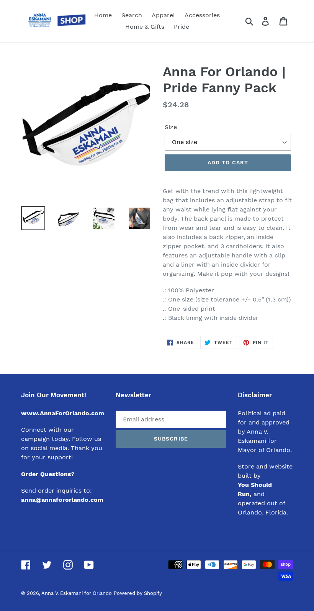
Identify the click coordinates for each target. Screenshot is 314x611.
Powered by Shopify (138, 593)
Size (171, 127)
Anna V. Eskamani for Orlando (76, 593)
